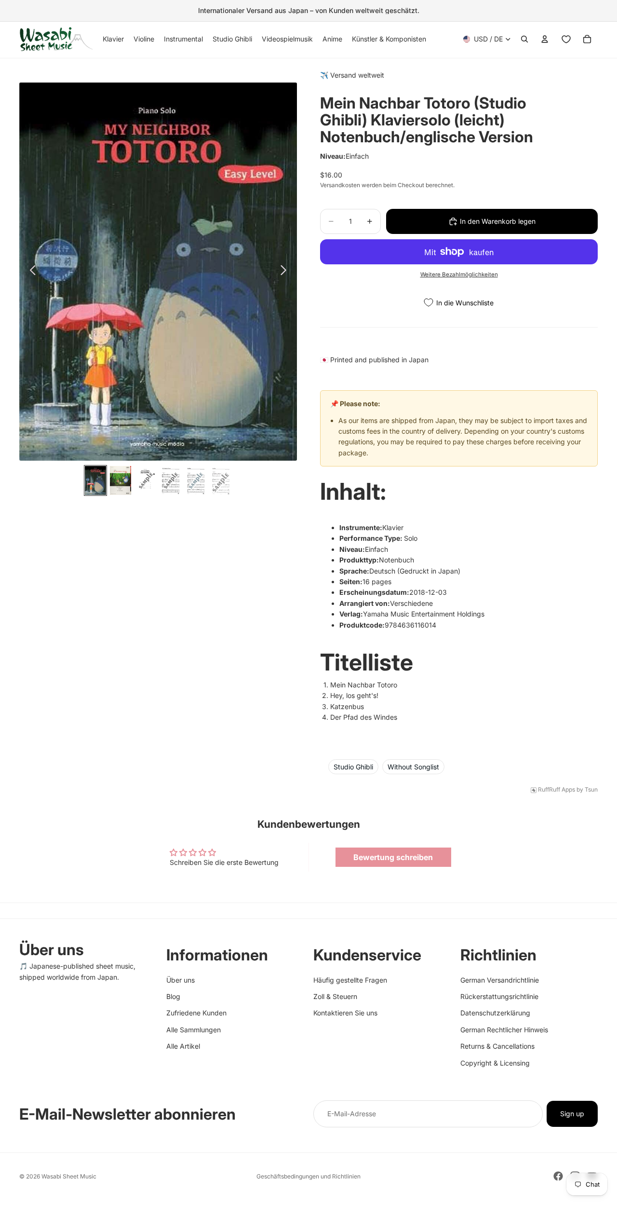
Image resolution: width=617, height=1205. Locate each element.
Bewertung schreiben (393, 857)
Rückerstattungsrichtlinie (499, 996)
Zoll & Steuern (335, 996)
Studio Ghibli (353, 767)
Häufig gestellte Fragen (350, 979)
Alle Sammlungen (193, 1030)
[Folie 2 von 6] (120, 480)
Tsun (591, 789)
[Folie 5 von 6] (195, 480)
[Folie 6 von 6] (220, 480)
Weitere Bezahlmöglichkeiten (459, 274)
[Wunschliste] (566, 39)
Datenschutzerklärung (495, 1013)
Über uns (180, 979)
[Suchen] (524, 39)
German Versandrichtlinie (499, 979)
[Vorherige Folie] (30, 271)
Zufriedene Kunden (196, 1013)
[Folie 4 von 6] (170, 480)
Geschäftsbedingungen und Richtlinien (308, 1176)
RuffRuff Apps (556, 789)
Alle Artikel (183, 1046)
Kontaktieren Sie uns (345, 1013)
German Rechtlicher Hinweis (504, 1030)
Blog (173, 996)
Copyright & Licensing (495, 1062)
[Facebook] (558, 1176)
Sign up (572, 1113)
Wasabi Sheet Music (68, 1176)
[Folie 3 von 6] (145, 480)
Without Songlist (413, 767)
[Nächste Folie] (286, 271)
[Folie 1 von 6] (95, 480)
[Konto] (544, 39)
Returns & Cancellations (497, 1046)
